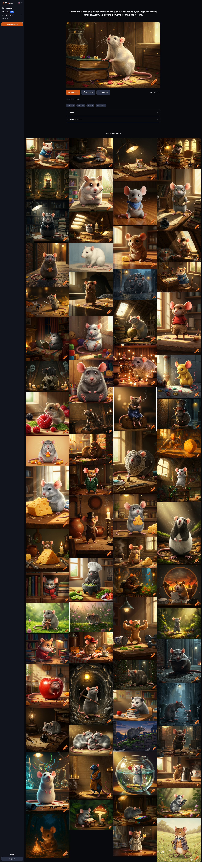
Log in (12, 854)
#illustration (101, 105)
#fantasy (81, 105)
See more (76, 99)
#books (90, 105)
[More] (151, 92)
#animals (70, 105)
